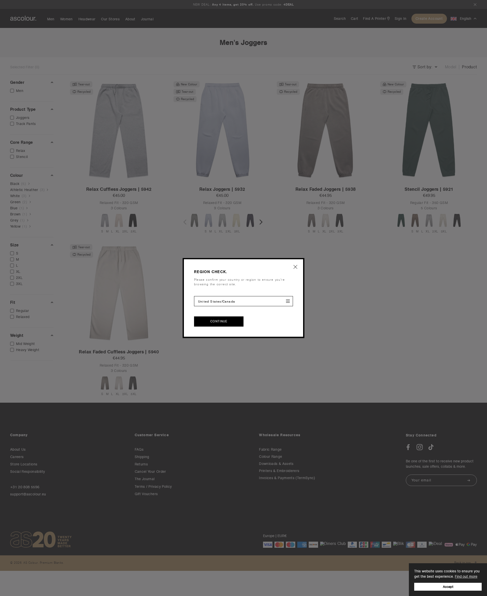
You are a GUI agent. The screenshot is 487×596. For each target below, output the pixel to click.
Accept (448, 587)
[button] (295, 266)
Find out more (466, 576)
